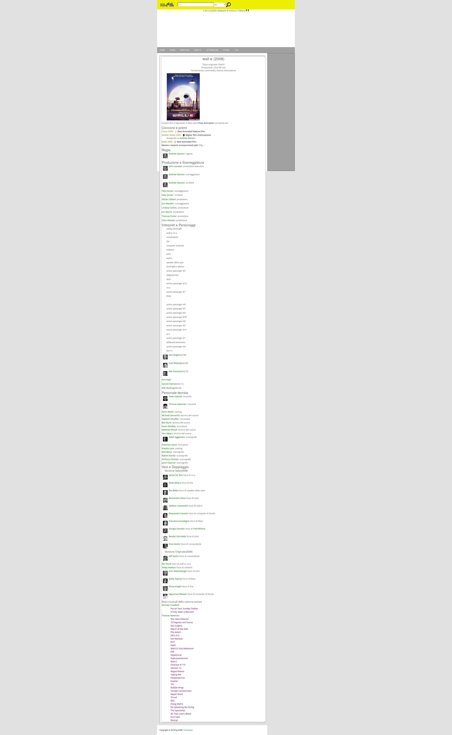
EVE (172, 651)
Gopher (174, 681)
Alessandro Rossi (177, 498)
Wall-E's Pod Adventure (182, 648)
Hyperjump (176, 655)
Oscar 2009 (167, 131)
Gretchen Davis (169, 444)
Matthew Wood (169, 429)
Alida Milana (175, 482)
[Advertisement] (226, 29)
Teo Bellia (173, 490)
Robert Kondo (168, 455)
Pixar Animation (206, 123)
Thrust (174, 697)
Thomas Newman (177, 404)
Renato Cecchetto (177, 536)
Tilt (172, 684)
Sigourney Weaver (178, 594)
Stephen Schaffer (170, 418)
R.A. (237, 50)
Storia (226, 50)
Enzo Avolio (174, 544)
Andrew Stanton (187, 138)
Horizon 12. (176, 668)
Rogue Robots (177, 671)
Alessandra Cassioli (178, 513)
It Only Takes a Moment (182, 611)
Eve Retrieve (177, 638)
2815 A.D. (175, 635)
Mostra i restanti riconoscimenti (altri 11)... (183, 145)
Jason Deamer (169, 462)
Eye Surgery (176, 625)
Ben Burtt (166, 422)
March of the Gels (179, 628)
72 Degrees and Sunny (182, 622)
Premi (172, 50)
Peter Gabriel (175, 396)
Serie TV (198, 50)
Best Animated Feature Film (191, 131)
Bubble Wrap (177, 687)
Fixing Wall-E (177, 703)
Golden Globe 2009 (171, 135)
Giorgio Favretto (177, 528)
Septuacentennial (179, 658)
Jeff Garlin (174, 556)
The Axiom (176, 632)
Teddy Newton (169, 567)
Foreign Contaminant (181, 690)
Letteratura (212, 50)
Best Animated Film (186, 141)
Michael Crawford (170, 605)
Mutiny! (174, 720)
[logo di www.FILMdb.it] (167, 4)
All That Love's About (181, 713)
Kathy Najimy (175, 578)
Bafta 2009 (167, 141)
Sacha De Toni (176, 475)
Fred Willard (199, 528)
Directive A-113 (178, 664)
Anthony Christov (170, 459)
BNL (173, 700)
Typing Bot (176, 674)
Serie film (184, 50)
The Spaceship (178, 710)
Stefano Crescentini (178, 505)
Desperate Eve (178, 677)
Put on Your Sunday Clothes (184, 608)
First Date (175, 717)
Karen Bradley (169, 426)
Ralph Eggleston (177, 437)
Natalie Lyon (168, 448)
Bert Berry (167, 451)
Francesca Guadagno (179, 521)
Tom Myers (167, 433)
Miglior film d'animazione (198, 135)
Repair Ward (177, 694)
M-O (173, 641)
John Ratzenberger (178, 571)
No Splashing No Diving (182, 707)
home (162, 50)
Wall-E (174, 661)
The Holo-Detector (180, 619)
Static (173, 645)
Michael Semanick (171, 415)
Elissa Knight (175, 586)
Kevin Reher (168, 411)
